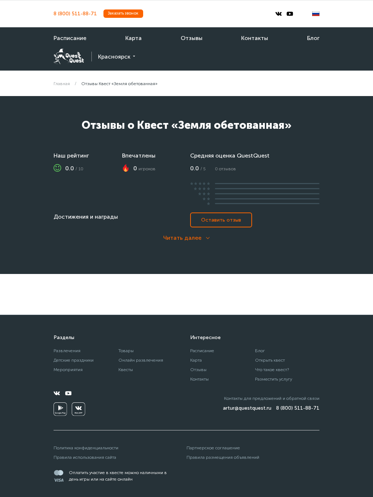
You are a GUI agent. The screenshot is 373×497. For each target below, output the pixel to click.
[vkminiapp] (78, 409)
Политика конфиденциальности (86, 447)
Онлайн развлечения (140, 360)
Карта (133, 38)
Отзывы (192, 38)
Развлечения (67, 350)
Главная (62, 83)
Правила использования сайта (85, 457)
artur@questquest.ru (247, 408)
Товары (126, 350)
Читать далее (182, 237)
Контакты (254, 38)
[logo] (69, 56)
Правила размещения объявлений (222, 457)
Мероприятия (68, 369)
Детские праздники (74, 360)
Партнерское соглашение (213, 447)
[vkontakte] (278, 13)
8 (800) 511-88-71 (75, 14)
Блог (313, 38)
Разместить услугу (273, 379)
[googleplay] (60, 409)
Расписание (70, 38)
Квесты (125, 369)
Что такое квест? (272, 369)
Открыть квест (270, 360)
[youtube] (290, 13)
